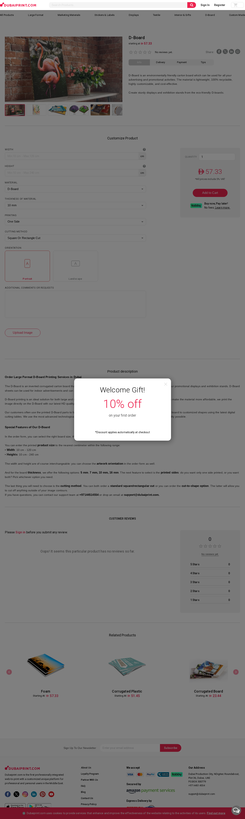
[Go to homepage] (18, 5)
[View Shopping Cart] (237, 5)
